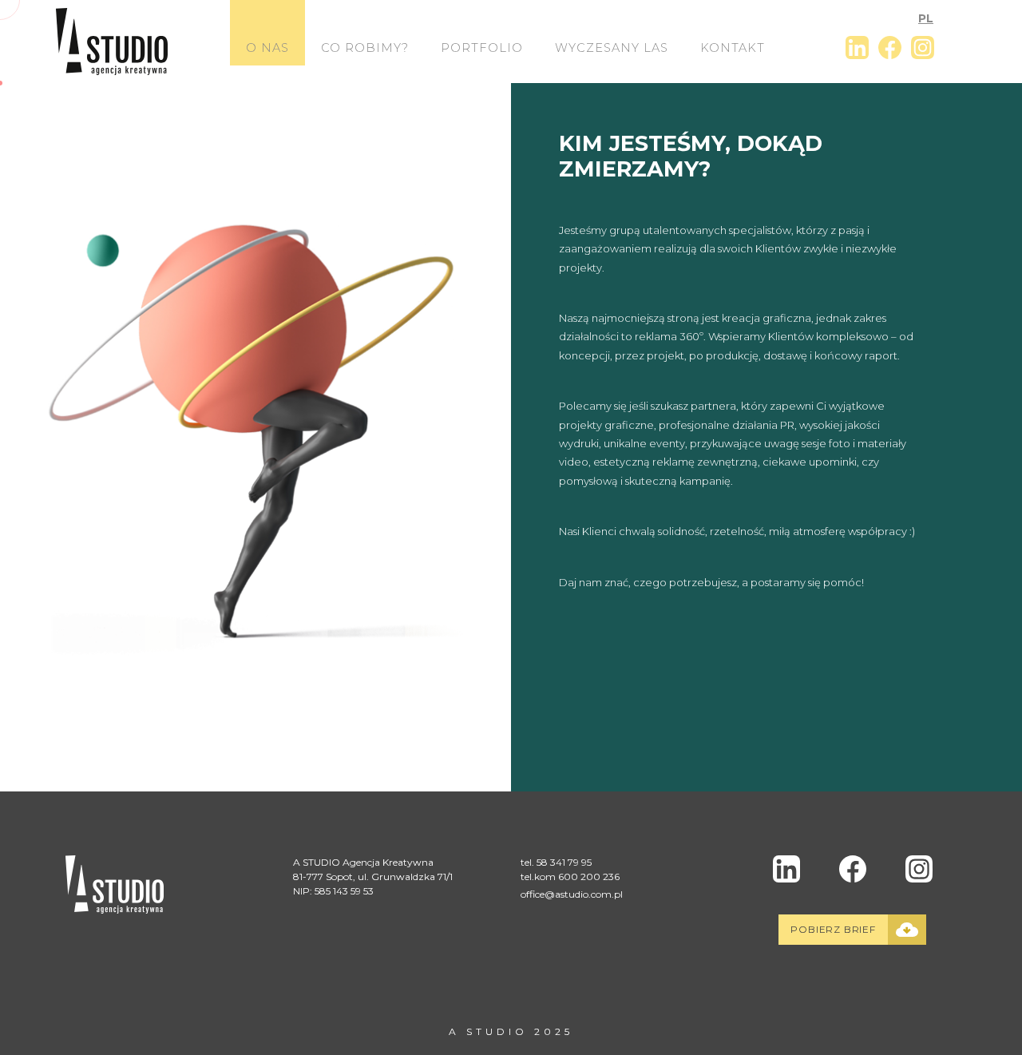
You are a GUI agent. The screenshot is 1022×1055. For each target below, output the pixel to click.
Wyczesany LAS (611, 48)
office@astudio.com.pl (572, 894)
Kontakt (732, 48)
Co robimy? (365, 48)
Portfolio (482, 48)
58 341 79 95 (564, 862)
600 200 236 (589, 876)
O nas (267, 48)
